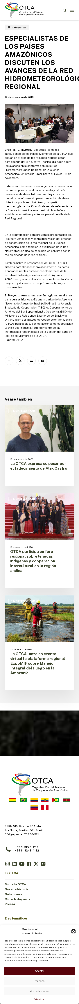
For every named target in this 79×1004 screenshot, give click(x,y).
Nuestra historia (16, 889)
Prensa (10, 904)
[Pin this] (42, 361)
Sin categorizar (17, 27)
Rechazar (39, 981)
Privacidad (39, 999)
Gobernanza (13, 894)
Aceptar (39, 970)
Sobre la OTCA (15, 884)
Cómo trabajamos (17, 899)
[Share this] (9, 361)
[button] (73, 931)
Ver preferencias (39, 991)
